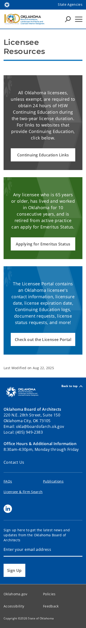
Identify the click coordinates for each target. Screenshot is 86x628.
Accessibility (14, 606)
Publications (53, 481)
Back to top (69, 386)
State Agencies (70, 4)
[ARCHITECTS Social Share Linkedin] (8, 509)
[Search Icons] (68, 19)
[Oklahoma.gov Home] (7, 4)
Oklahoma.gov (15, 594)
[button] (43, 154)
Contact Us (14, 462)
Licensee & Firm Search (23, 492)
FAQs (8, 481)
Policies (49, 594)
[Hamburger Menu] (78, 19)
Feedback (51, 606)
